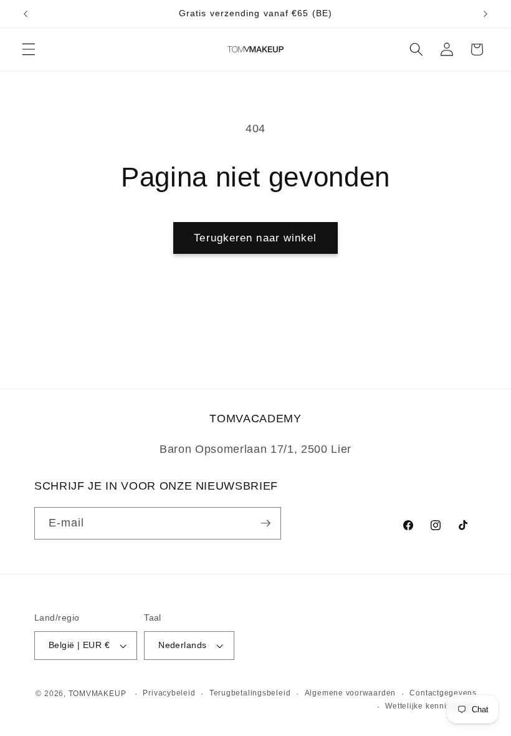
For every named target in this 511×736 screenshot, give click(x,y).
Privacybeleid (169, 693)
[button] (29, 49)
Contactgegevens (443, 693)
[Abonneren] (265, 523)
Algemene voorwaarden (350, 693)
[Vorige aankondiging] (25, 13)
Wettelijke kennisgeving (431, 706)
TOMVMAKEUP (98, 693)
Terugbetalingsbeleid (249, 693)
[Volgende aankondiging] (485, 13)
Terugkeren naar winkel (255, 237)
